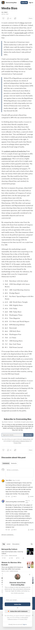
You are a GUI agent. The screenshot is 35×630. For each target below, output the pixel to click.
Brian (22, 23)
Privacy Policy (23, 619)
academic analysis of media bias (15, 151)
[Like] (3, 18)
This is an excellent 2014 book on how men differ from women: (12, 568)
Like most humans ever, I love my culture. (12, 552)
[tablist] (9, 463)
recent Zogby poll (21, 33)
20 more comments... (7, 535)
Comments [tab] (6, 463)
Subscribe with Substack (18, 611)
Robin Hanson (13, 555)
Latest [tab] (8, 544)
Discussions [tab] (15, 544)
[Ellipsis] (32, 480)
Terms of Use (26, 439)
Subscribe (24, 2)
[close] (29, 574)
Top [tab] (4, 544)
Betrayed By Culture (9, 549)
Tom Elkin (9, 480)
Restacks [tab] (14, 463)
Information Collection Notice (21, 441)
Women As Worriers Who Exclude (11, 564)
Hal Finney (4, 12)
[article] (17, 553)
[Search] (32, 544)
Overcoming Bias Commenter (15, 501)
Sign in (31, 2)
